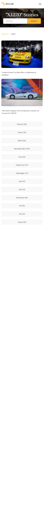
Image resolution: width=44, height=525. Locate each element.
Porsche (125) (22, 124)
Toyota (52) (22, 222)
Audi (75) (22, 181)
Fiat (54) (22, 214)
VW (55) (22, 206)
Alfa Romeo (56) (22, 198)
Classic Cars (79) (22, 165)
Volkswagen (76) (22, 173)
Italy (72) (22, 189)
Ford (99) (22, 157)
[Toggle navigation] (40, 4)
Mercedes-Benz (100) (22, 149)
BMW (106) (22, 141)
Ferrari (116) (22, 132)
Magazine (4, 34)
